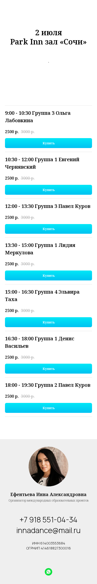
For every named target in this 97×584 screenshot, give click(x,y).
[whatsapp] (48, 572)
